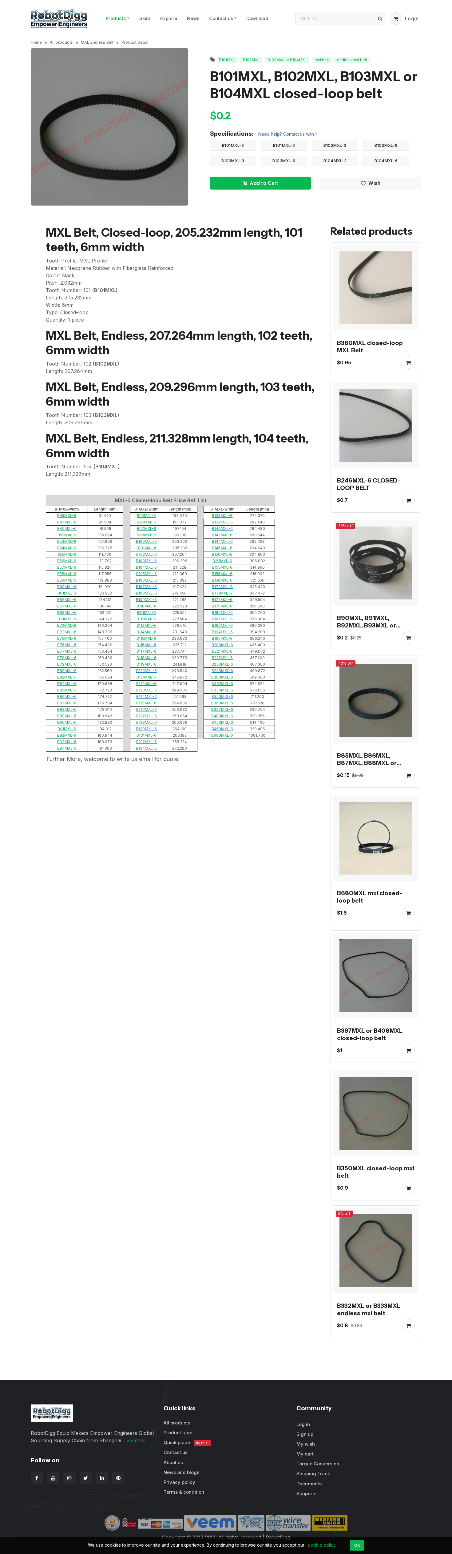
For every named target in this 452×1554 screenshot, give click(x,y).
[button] (396, 18)
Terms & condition (184, 1492)
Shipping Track (313, 1473)
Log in (303, 1424)
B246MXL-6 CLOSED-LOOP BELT (368, 484)
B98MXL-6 (146, 535)
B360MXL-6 (222, 703)
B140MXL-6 (222, 528)
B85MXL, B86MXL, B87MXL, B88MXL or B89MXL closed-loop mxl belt (374, 766)
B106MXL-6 (146, 580)
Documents (309, 1484)
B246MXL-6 (222, 670)
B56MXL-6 (66, 561)
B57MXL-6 (66, 567)
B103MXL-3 (232, 160)
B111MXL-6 (146, 612)
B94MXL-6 (67, 748)
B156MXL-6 (222, 573)
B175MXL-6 (222, 606)
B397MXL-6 (222, 709)
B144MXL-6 (222, 541)
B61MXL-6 (66, 593)
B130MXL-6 (146, 729)
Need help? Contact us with (286, 134)
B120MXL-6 (146, 670)
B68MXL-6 (67, 612)
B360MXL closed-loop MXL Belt (370, 346)
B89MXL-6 (67, 716)
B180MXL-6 (222, 612)
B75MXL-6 (66, 638)
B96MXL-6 (146, 522)
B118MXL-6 (147, 657)
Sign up (304, 1434)
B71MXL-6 (66, 619)
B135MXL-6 (222, 515)
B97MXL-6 (146, 528)
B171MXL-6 (222, 593)
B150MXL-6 (222, 554)
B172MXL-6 (222, 599)
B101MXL (227, 60)
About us (173, 1462)
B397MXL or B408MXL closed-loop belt (369, 1034)
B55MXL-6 (66, 554)
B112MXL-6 (146, 619)
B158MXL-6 (222, 580)
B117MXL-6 (147, 651)
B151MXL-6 (222, 561)
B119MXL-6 (147, 664)
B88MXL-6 (67, 709)
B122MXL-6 (146, 683)
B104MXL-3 (335, 160)
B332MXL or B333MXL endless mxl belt (368, 1309)
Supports (306, 1493)
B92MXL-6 (66, 735)
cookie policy (321, 1545)
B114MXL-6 (147, 632)
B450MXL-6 (222, 722)
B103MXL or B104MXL (287, 60)
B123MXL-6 (146, 690)
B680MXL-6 (222, 735)
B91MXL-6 (66, 729)
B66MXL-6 (67, 599)
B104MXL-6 (386, 160)
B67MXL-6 (67, 606)
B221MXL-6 (222, 651)
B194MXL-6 (222, 632)
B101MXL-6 (284, 145)
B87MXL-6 (67, 703)
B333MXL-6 (222, 690)
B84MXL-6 (67, 683)
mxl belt (322, 60)
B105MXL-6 (146, 573)
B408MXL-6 (222, 716)
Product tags (178, 1433)
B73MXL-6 (67, 632)
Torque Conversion (317, 1464)
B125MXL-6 (146, 703)
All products (61, 42)
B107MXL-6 (146, 586)
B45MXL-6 (66, 515)
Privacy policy (179, 1482)
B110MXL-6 (147, 606)
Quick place (186, 1442)
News (193, 18)
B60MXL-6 (67, 586)
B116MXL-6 (147, 645)
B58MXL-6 (66, 573)
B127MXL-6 (146, 716)
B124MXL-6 (146, 696)
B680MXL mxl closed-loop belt (369, 896)
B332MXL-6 (222, 683)
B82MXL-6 (66, 677)
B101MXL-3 (233, 145)
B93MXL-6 (67, 741)
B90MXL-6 (67, 722)
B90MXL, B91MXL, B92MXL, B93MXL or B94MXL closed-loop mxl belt (374, 629)
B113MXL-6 (147, 625)
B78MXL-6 (67, 657)
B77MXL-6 (67, 651)
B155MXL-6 (222, 567)
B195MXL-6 (222, 638)
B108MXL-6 (146, 593)
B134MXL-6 (146, 748)
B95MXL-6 (146, 515)
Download (257, 18)
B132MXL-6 (146, 741)
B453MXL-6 (222, 729)
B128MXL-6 (146, 722)
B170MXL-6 (222, 586)
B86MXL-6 (67, 696)
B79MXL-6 (67, 664)
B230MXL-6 (222, 664)
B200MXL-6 (222, 645)
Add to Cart (264, 183)
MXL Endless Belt (97, 42)
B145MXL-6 (222, 548)
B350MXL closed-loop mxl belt (375, 1171)
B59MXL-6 (66, 580)
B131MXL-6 (147, 735)
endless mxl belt (352, 60)
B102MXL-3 (335, 145)
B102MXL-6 (386, 145)
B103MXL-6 (283, 160)
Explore (168, 18)
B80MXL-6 (67, 670)
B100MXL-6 (146, 541)
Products (116, 18)
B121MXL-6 (146, 677)
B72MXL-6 (66, 625)
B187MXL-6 (222, 619)
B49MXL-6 (67, 528)
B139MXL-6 (222, 522)
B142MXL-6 (222, 535)
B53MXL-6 (66, 541)
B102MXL (251, 60)
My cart (305, 1454)
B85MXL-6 (66, 690)
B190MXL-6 (222, 625)
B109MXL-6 (146, 599)
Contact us (221, 18)
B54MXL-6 (66, 548)
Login (412, 18)
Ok (357, 1545)
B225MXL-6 (222, 657)
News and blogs (181, 1472)
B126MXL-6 (146, 709)
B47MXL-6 (67, 522)
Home (36, 42)
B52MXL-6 (66, 535)
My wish (305, 1444)
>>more (135, 1440)
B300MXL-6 (222, 677)
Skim (144, 18)
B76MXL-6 (67, 645)
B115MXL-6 (146, 638)
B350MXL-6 (222, 696)
